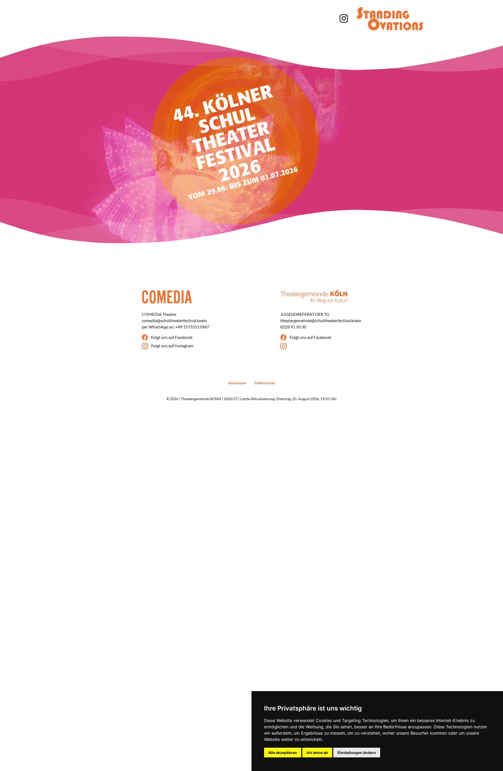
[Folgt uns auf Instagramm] (342, 18)
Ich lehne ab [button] (317, 752)
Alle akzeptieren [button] (282, 752)
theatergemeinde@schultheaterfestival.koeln (320, 320)
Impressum (237, 383)
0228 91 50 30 (293, 326)
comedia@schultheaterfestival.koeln (174, 320)
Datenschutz (265, 383)
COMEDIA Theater (159, 314)
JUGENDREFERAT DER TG (304, 314)
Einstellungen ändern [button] (356, 752)
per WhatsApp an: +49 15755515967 (175, 326)
